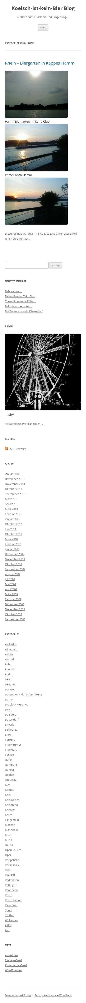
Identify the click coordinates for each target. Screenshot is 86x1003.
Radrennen (12, 880)
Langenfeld (12, 820)
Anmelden (11, 955)
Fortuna (10, 739)
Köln (8, 795)
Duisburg (10, 714)
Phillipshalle (12, 865)
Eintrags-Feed (13, 960)
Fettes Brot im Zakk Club (20, 296)
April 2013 (11, 504)
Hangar (9, 770)
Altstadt (10, 659)
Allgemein (11, 649)
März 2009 (11, 594)
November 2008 (15, 609)
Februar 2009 (13, 599)
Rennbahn (11, 890)
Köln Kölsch (12, 800)
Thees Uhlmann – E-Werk (20, 301)
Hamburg (11, 765)
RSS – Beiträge (17, 449)
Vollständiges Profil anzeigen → (24, 424)
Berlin (8, 674)
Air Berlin (10, 644)
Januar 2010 (12, 549)
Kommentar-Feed (16, 965)
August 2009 (12, 574)
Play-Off (10, 875)
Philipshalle (12, 860)
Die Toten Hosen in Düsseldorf (24, 311)
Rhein (8, 238)
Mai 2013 (10, 499)
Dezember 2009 (14, 554)
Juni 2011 (10, 529)
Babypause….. (13, 291)
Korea (8, 815)
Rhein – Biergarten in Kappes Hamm (40, 63)
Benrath (10, 669)
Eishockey (11, 729)
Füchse (9, 754)
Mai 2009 (10, 584)
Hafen (9, 759)
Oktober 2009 (13, 564)
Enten (8, 734)
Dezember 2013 (14, 479)
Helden (9, 775)
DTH (7, 709)
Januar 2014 (12, 474)
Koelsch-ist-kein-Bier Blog (43, 8)
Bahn (8, 664)
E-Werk (9, 724)
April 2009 (11, 589)
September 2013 (15, 494)
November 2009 (15, 559)
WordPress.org (14, 970)
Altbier (9, 654)
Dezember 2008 (14, 604)
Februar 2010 (13, 544)
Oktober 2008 (13, 614)
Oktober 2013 (13, 489)
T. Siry (9, 415)
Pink (7, 870)
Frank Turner (13, 744)
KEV (7, 785)
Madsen (10, 825)
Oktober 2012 (13, 524)
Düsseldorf (70, 233)
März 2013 (11, 509)
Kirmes (9, 790)
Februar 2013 (13, 514)
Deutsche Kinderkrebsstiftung (23, 694)
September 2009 (15, 569)
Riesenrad (11, 905)
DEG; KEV (10, 684)
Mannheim (12, 830)
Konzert (10, 810)
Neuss (9, 845)
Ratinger (10, 885)
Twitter (9, 915)
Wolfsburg (11, 920)
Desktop (10, 689)
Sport (8, 910)
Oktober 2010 (13, 534)
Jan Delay (10, 780)
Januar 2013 (12, 519)
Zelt (7, 930)
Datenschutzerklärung (18, 995)
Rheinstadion (13, 900)
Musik (9, 840)
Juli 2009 (10, 579)
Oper (8, 855)
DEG (7, 679)
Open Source (13, 850)
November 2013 (15, 484)
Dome (9, 699)
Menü (43, 27)
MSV (8, 835)
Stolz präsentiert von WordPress (53, 995)
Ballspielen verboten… (18, 306)
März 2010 (11, 539)
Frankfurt (11, 749)
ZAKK (8, 925)
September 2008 (15, 619)
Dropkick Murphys (16, 704)
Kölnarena (11, 805)
